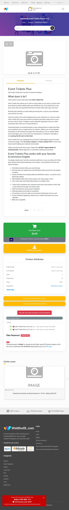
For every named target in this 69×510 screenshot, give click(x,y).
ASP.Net (6, 476)
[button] (67, 379)
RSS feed (25, 2)
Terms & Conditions (41, 440)
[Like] (10, 44)
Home (7, 2)
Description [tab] (20, 81)
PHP (5, 473)
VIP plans (49, 346)
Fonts (5, 482)
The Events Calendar (29, 142)
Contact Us (16, 2)
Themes (6, 461)
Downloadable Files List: (13, 318)
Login (34, 2)
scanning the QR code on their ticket (21, 136)
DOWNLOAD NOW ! (34, 250)
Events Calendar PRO (45, 142)
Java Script (7, 470)
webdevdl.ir (25, 335)
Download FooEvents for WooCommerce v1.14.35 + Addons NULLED (34, 393)
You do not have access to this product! (34, 312)
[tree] (34, 328)
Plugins (30, 22)
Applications (7, 485)
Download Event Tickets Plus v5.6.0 (34, 18)
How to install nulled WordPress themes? (34, 304)
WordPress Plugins (41, 22)
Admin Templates (8, 464)
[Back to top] (64, 505)
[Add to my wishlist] (6, 44)
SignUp (40, 2)
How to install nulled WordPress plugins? (34, 298)
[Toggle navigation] (62, 9)
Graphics (6, 479)
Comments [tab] (48, 81)
